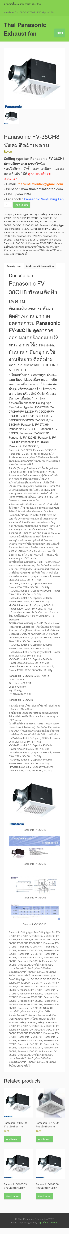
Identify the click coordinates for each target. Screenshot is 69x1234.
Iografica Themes (47, 1222)
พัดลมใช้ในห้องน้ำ (19, 254)
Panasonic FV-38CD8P (25, 239)
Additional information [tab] (40, 266)
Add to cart (22, 204)
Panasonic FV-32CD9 (15, 232)
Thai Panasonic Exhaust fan (25, 28)
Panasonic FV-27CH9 (20, 228)
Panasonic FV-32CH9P (29, 235)
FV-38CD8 (32, 221)
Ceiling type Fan (24, 214)
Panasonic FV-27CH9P (45, 228)
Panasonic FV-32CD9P (40, 232)
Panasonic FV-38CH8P (40, 243)
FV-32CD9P (46, 218)
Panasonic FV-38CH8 (15, 243)
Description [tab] (13, 266)
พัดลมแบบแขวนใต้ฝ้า (33, 250)
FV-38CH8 (18, 225)
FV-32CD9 (32, 218)
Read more (12, 1196)
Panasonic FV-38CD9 (50, 239)
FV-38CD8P (46, 221)
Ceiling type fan (48, 214)
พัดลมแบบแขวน (12, 250)
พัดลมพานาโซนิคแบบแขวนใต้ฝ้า (42, 246)
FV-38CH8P (31, 225)
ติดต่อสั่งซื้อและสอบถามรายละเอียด (22, 4)
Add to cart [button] (12, 1139)
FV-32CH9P (19, 221)
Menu (60, 32)
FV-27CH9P (19, 218)
